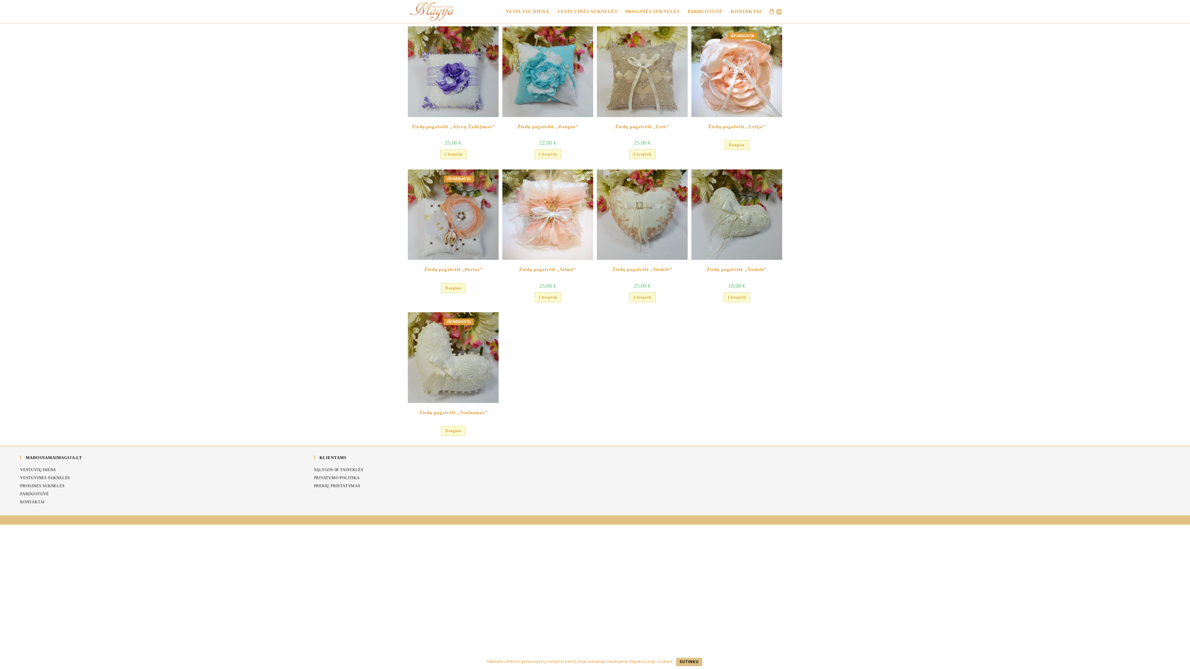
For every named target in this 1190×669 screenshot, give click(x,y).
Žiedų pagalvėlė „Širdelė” (642, 269)
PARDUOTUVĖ (34, 494)
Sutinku (689, 662)
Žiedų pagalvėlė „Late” (642, 126)
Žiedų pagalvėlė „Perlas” (453, 269)
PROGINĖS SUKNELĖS (42, 485)
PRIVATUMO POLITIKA (337, 477)
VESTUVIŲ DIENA (38, 469)
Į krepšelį (453, 154)
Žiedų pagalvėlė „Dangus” (548, 126)
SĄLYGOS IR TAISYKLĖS (339, 469)
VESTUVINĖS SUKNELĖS (45, 477)
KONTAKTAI (32, 502)
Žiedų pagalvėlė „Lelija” (736, 126)
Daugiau (737, 145)
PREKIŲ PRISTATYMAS (337, 485)
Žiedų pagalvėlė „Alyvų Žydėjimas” (453, 126)
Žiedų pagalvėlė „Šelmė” (547, 269)
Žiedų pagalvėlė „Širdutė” (737, 269)
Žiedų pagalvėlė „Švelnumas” (453, 412)
